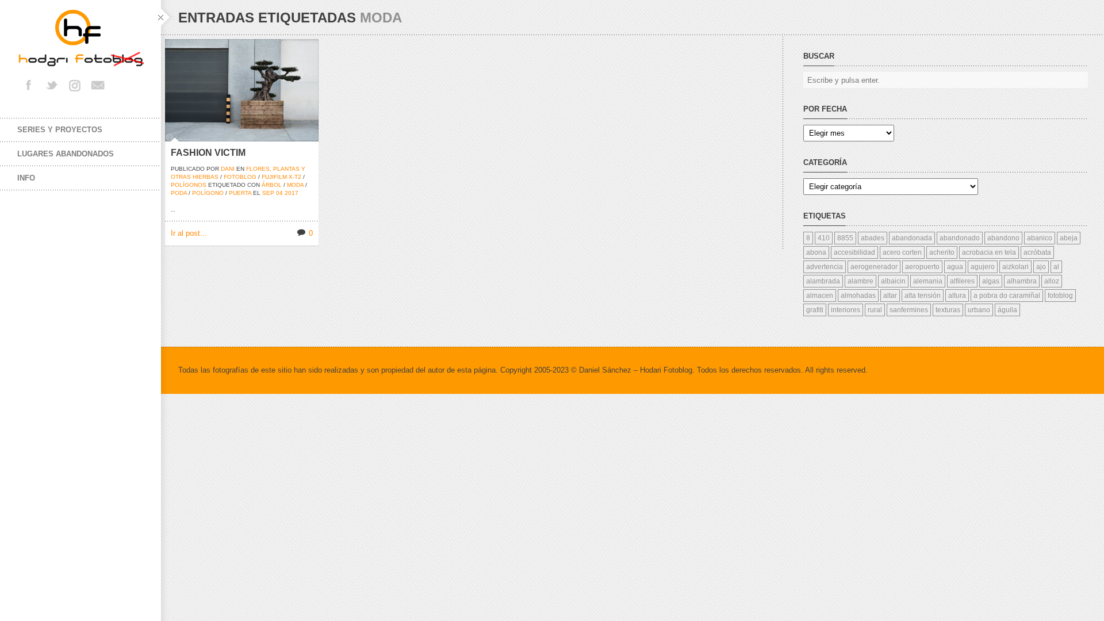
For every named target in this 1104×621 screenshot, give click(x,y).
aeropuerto (922, 267)
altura (957, 296)
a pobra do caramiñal (1006, 296)
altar (890, 296)
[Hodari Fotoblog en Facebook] (28, 85)
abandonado (960, 238)
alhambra (1022, 281)
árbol (272, 185)
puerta (240, 193)
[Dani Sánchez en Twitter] (51, 85)
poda (179, 193)
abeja (1069, 238)
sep (268, 193)
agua (955, 267)
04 (279, 193)
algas (990, 281)
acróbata (1037, 252)
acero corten (902, 252)
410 (824, 238)
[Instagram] (74, 85)
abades (872, 238)
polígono (208, 193)
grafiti (814, 310)
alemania (927, 281)
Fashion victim (208, 153)
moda (295, 185)
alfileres (962, 281)
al (1056, 267)
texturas (948, 310)
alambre (860, 281)
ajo (1041, 267)
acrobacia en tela (989, 252)
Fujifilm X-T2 (281, 177)
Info (26, 178)
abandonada (912, 238)
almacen (819, 296)
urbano (979, 310)
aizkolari (1015, 267)
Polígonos (188, 185)
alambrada (823, 281)
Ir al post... (189, 233)
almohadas (858, 296)
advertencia (824, 267)
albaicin (893, 281)
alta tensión (922, 296)
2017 (291, 193)
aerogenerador (874, 267)
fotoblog (240, 177)
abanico (1039, 238)
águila (1007, 310)
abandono (1003, 238)
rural (875, 310)
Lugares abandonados (65, 154)
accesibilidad (854, 252)
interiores (845, 310)
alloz (1051, 281)
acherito (941, 252)
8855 (845, 238)
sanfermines (909, 310)
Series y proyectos (59, 129)
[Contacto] (97, 85)
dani (228, 169)
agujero (983, 267)
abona (816, 252)
